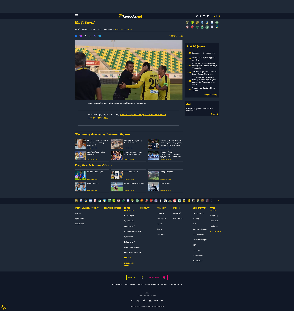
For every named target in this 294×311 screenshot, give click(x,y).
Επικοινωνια (117, 285)
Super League (197, 255)
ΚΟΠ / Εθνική (178, 218)
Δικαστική (177, 213)
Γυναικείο (160, 234)
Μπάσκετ (160, 213)
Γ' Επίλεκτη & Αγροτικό (132, 231)
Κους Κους (108, 29)
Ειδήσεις (85, 29)
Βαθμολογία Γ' (129, 242)
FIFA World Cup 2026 (112, 208)
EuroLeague (197, 250)
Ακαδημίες (214, 226)
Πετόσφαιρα (161, 218)
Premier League (198, 213)
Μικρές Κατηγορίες (129, 209)
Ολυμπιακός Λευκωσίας (124, 29)
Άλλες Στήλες (96, 29)
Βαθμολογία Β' (129, 226)
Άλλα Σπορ (161, 208)
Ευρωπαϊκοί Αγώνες (129, 264)
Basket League (198, 261)
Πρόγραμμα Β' (129, 221)
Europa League (198, 234)
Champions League (199, 229)
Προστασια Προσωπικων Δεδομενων (152, 285)
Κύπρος (176, 208)
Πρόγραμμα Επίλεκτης (132, 247)
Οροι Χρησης (130, 285)
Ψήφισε (214, 114)
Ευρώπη (196, 218)
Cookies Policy (176, 285)
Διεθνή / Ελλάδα (199, 208)
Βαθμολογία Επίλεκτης (132, 252)
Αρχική (77, 29)
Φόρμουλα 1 (145, 208)
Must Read (214, 221)
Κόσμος (195, 224)
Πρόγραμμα (79, 218)
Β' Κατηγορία (129, 215)
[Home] (131, 16)
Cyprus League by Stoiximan (87, 208)
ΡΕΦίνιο (127, 258)
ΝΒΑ (194, 245)
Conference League (199, 240)
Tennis (159, 229)
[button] (76, 36)
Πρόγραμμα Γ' (129, 237)
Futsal (159, 224)
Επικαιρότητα (215, 231)
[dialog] (3, 307)
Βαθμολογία (79, 224)
